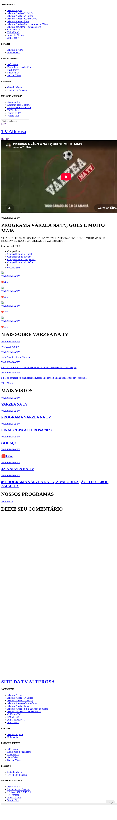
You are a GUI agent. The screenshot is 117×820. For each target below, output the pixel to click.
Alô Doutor (12, 64)
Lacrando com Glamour (18, 104)
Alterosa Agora (14, 10)
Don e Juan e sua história (19, 67)
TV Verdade (13, 110)
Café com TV (14, 29)
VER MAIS (7, 383)
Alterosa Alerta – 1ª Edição (20, 13)
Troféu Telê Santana (17, 90)
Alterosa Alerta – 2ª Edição (20, 16)
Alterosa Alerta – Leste (18, 21)
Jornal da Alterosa (16, 35)
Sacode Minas (14, 75)
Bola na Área (13, 52)
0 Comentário (13, 267)
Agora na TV (13, 102)
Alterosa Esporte (15, 50)
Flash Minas (13, 70)
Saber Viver (13, 72)
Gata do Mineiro (15, 87)
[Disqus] (58, 556)
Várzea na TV (14, 113)
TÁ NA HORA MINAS (19, 107)
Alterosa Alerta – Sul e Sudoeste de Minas (27, 24)
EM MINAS (13, 32)
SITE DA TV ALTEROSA (28, 681)
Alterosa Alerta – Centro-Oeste (22, 18)
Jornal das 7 (13, 38)
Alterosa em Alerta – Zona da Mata (24, 27)
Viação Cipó (13, 115)
